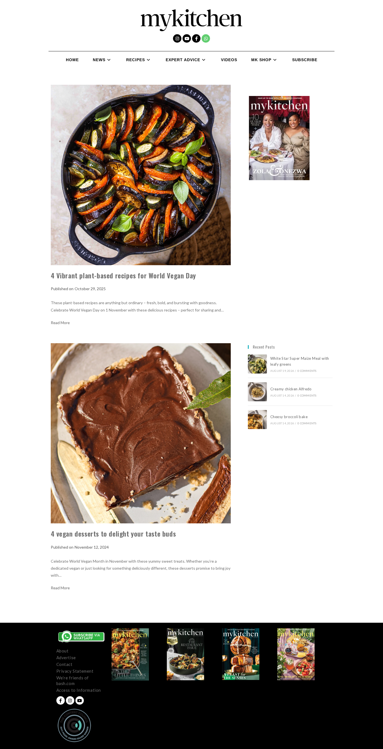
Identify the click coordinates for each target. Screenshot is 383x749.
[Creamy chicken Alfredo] (257, 391)
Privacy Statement (75, 671)
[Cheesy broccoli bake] (257, 419)
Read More (60, 323)
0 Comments (306, 370)
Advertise (66, 657)
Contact (64, 664)
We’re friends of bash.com (72, 680)
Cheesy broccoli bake (290, 416)
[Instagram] (177, 38)
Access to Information (78, 690)
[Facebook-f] (196, 38)
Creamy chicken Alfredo (291, 389)
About (62, 650)
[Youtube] (187, 38)
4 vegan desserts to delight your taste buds (114, 533)
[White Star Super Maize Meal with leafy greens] (257, 364)
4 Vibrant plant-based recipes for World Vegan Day (125, 275)
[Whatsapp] (206, 38)
